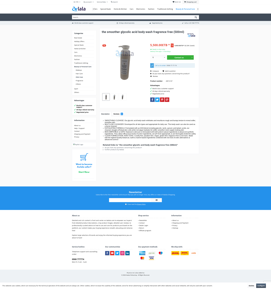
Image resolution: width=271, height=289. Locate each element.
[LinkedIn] (127, 253)
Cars (75, 52)
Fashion (77, 59)
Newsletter (143, 220)
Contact (77, 131)
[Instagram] (122, 253)
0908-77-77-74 (172, 65)
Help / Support (79, 128)
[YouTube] (112, 253)
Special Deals (79, 45)
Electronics (78, 56)
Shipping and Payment (82, 134)
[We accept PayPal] (84, 144)
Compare (155, 71)
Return (141, 228)
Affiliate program (145, 231)
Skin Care (79, 77)
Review (155, 76)
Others (78, 84)
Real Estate (78, 38)
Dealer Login (143, 225)
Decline (251, 286)
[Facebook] (152, 99)
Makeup (79, 70)
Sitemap (175, 228)
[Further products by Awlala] (191, 35)
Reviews (117, 114)
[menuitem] (190, 2)
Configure (261, 286)
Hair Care (79, 74)
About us (77, 125)
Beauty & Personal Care (82, 67)
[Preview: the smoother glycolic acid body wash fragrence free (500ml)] (106, 97)
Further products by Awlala (114, 150)
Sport (76, 89)
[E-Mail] (167, 99)
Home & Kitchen (80, 49)
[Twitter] (157, 99)
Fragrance (79, 81)
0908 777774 (78, 259)
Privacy (76, 137)
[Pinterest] (162, 99)
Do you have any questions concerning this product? (171, 74)
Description (105, 114)
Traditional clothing (81, 63)
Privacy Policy (141, 204)
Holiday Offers (79, 41)
